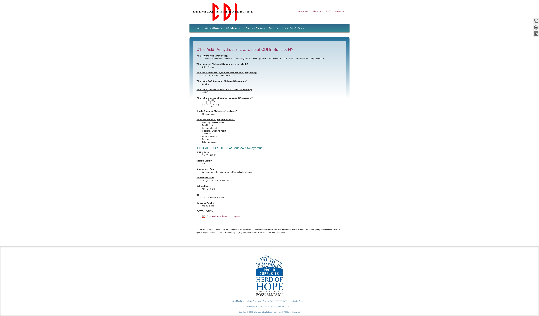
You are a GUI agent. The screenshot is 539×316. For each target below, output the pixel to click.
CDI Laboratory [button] (233, 28)
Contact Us (339, 11)
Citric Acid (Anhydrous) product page (223, 216)
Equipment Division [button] (254, 28)
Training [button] (273, 28)
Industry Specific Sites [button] (292, 28)
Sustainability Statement (251, 301)
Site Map (236, 301)
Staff (328, 11)
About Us (317, 11)
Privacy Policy (269, 301)
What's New (303, 11)
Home (198, 28)
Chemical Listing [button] (213, 28)
